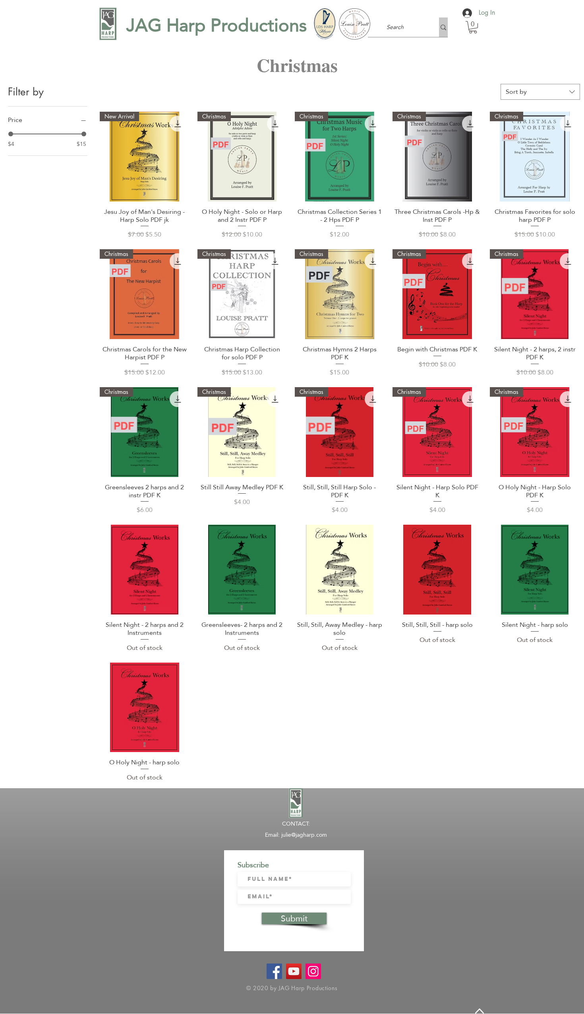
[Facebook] (274, 971)
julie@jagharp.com (304, 835)
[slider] (10, 134)
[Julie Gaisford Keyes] (294, 971)
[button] (473, 27)
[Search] (443, 27)
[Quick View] (145, 570)
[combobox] (540, 92)
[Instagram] (313, 971)
